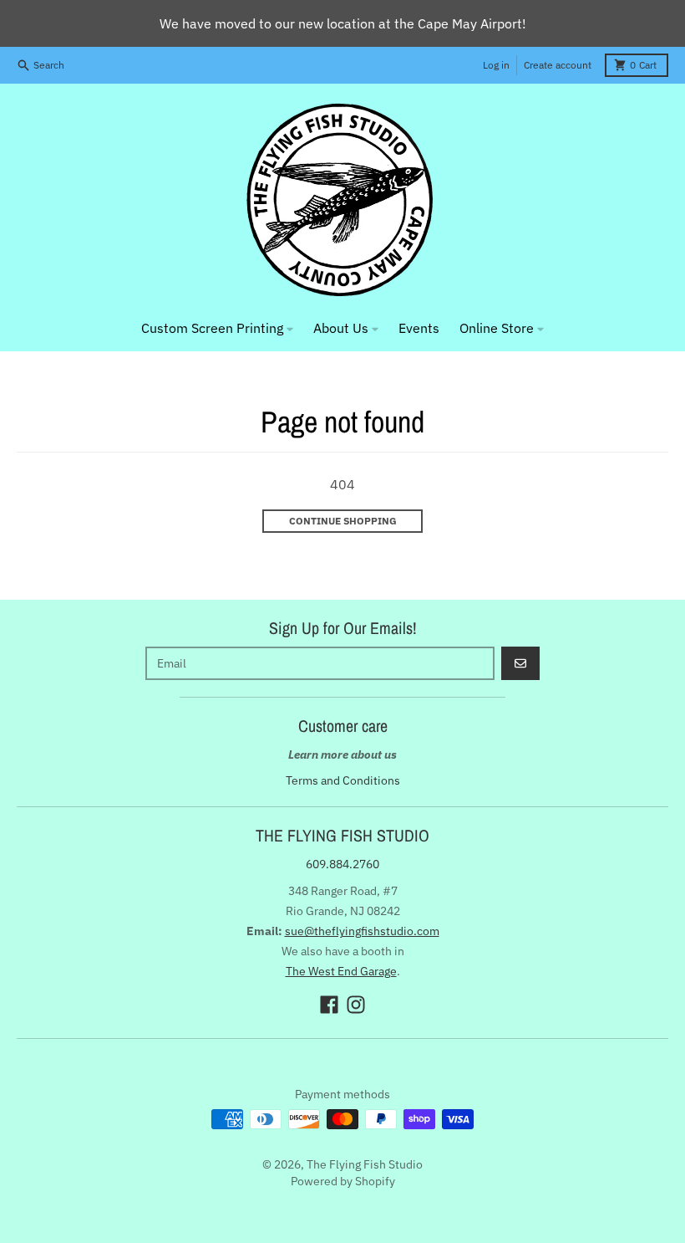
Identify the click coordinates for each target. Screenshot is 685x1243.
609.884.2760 (342, 864)
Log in (496, 65)
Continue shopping (343, 520)
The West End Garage (341, 971)
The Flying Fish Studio (365, 1164)
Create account (557, 65)
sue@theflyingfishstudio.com (362, 931)
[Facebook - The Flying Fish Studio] (329, 1005)
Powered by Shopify (343, 1181)
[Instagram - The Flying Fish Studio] (356, 1005)
